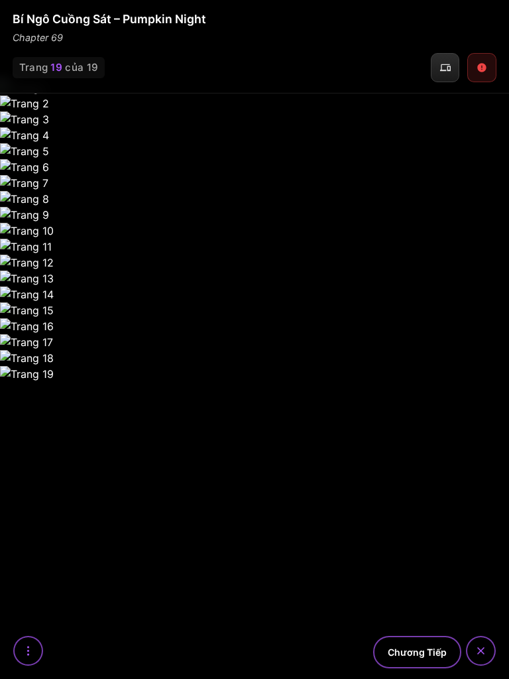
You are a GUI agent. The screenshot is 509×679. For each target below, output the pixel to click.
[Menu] (28, 651)
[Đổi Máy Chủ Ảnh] (445, 67)
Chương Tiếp (417, 652)
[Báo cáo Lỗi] (481, 67)
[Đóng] (481, 651)
